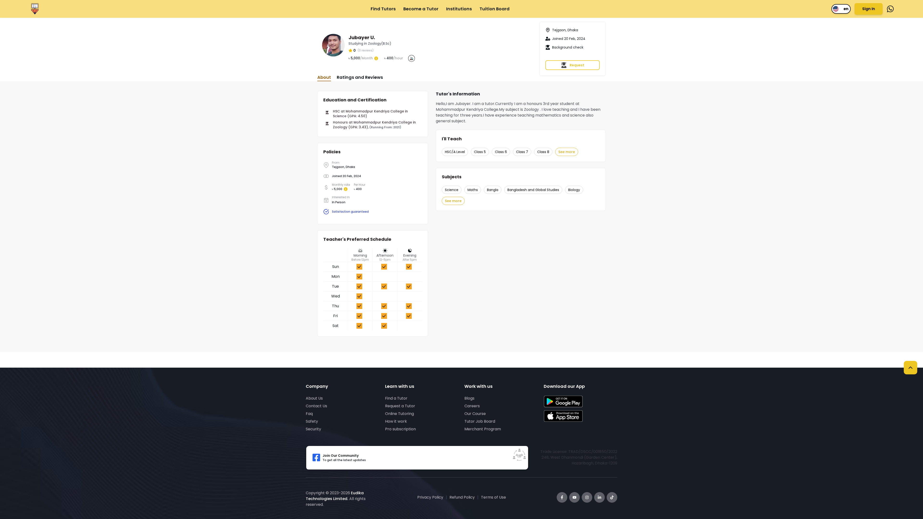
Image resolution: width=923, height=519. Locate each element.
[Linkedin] (599, 497)
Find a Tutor (396, 398)
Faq (309, 413)
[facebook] (890, 9)
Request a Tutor (400, 406)
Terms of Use (493, 497)
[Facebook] (562, 497)
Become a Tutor (420, 9)
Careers (472, 406)
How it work (396, 421)
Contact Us (316, 406)
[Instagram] (587, 497)
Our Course (475, 413)
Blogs (469, 398)
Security (313, 429)
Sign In (868, 9)
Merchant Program (482, 429)
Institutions (459, 9)
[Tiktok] (612, 497)
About (324, 77)
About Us (314, 398)
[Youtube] (574, 497)
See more (566, 151)
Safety (312, 421)
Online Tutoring (399, 413)
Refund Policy (462, 497)
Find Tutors (383, 9)
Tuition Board (495, 9)
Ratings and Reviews (360, 77)
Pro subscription (400, 429)
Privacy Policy (430, 497)
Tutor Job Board (479, 421)
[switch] (841, 9)
